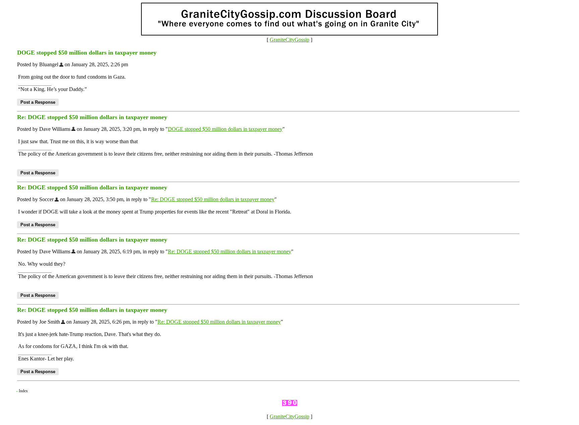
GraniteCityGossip (289, 39)
